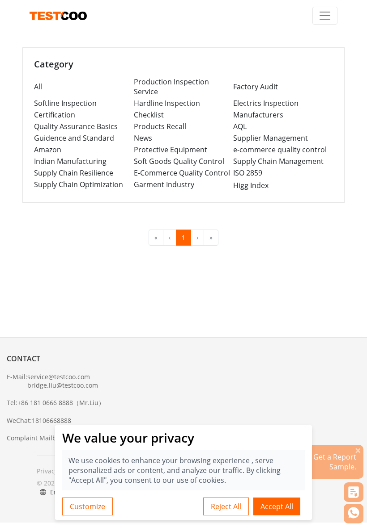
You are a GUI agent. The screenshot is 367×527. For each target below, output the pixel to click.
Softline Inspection (65, 103)
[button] (353, 492)
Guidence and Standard (74, 138)
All (38, 87)
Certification (54, 115)
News (143, 138)
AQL (240, 126)
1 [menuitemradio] (183, 237)
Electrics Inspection (266, 103)
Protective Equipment (170, 150)
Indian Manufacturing (70, 161)
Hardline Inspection (167, 103)
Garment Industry (164, 184)
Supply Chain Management (278, 161)
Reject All (226, 506)
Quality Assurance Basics (76, 126)
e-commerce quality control (280, 150)
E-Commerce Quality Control (182, 173)
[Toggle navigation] (324, 16)
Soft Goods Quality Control (179, 161)
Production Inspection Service (171, 86)
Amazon (47, 150)
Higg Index (251, 185)
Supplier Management (270, 138)
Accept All (276, 506)
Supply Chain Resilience (73, 173)
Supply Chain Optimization (78, 184)
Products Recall (160, 126)
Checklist (149, 115)
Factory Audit (255, 87)
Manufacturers (258, 115)
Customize (87, 506)
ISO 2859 (247, 173)
